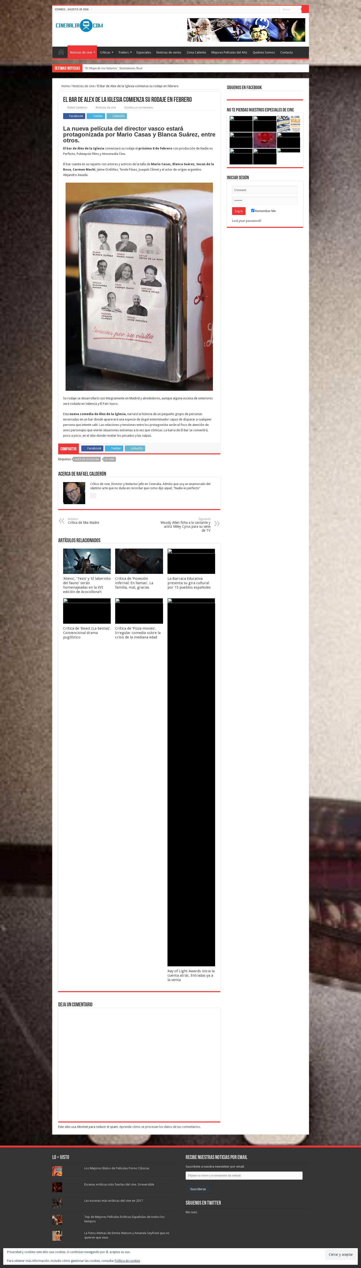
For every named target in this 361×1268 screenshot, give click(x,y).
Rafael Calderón (77, 107)
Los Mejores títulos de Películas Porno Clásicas (116, 1168)
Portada (61, 52)
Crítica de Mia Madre (83, 521)
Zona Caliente (196, 52)
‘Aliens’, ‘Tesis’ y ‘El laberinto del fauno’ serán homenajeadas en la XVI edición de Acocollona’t (87, 585)
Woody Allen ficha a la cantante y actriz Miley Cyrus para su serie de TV (185, 524)
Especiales (144, 52)
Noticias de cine (81, 52)
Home (65, 86)
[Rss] (262, 10)
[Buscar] (305, 9)
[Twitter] (271, 10)
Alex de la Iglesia (87, 459)
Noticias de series (168, 52)
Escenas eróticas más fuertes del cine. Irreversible (119, 1184)
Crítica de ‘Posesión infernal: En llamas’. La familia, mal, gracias (134, 583)
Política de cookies (127, 1261)
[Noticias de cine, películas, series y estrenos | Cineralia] (79, 24)
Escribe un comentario (139, 107)
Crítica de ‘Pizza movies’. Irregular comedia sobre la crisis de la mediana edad (138, 632)
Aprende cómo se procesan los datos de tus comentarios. (160, 1127)
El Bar (110, 459)
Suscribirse (198, 1189)
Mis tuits (191, 1212)
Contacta (286, 52)
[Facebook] (266, 10)
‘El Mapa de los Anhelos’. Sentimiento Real (113, 68)
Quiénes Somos (264, 52)
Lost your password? (247, 221)
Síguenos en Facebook (244, 87)
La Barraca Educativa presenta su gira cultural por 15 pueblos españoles (189, 583)
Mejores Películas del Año (229, 52)
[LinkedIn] (276, 10)
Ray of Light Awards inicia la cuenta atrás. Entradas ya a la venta (191, 975)
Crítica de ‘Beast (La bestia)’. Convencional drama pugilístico (87, 632)
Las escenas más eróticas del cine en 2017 (113, 1200)
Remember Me (265, 211)
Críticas (105, 52)
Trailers (123, 52)
